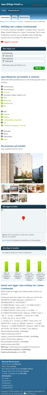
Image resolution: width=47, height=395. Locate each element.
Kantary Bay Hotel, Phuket (11, 371)
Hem (4, 10)
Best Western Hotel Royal (11, 369)
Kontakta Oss (6, 381)
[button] (23, 218)
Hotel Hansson (7, 364)
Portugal (12, 21)
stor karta (7, 240)
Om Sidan (5, 378)
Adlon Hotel (6, 366)
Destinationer (13, 10)
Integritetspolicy (7, 385)
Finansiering (6, 383)
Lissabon (20, 21)
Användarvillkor (7, 388)
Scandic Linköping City (10, 373)
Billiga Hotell (4, 21)
